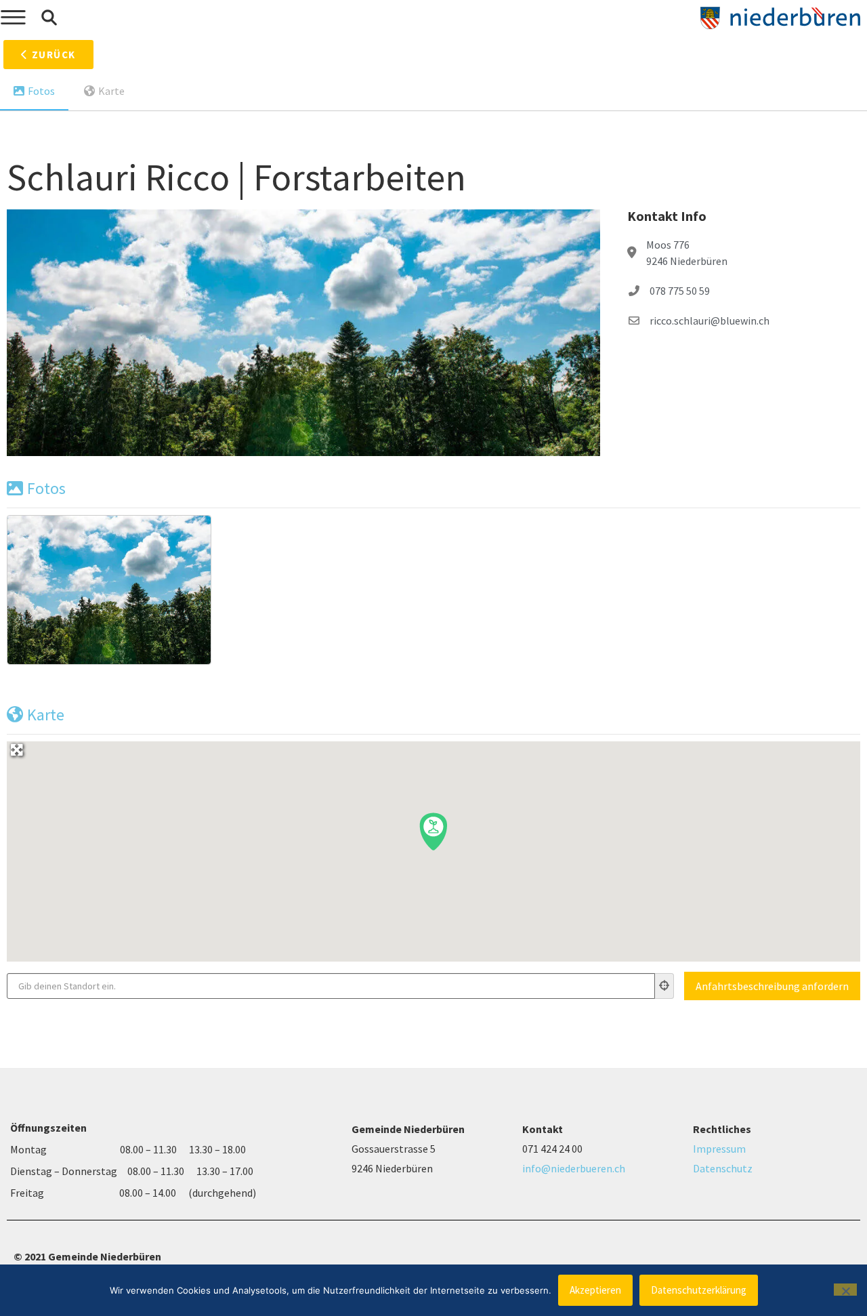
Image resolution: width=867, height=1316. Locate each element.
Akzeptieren (595, 1289)
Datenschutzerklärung (698, 1289)
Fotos (41, 91)
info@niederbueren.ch (573, 1168)
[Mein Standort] (664, 986)
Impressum (719, 1148)
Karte (111, 91)
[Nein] (845, 1289)
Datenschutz (723, 1168)
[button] (49, 17)
